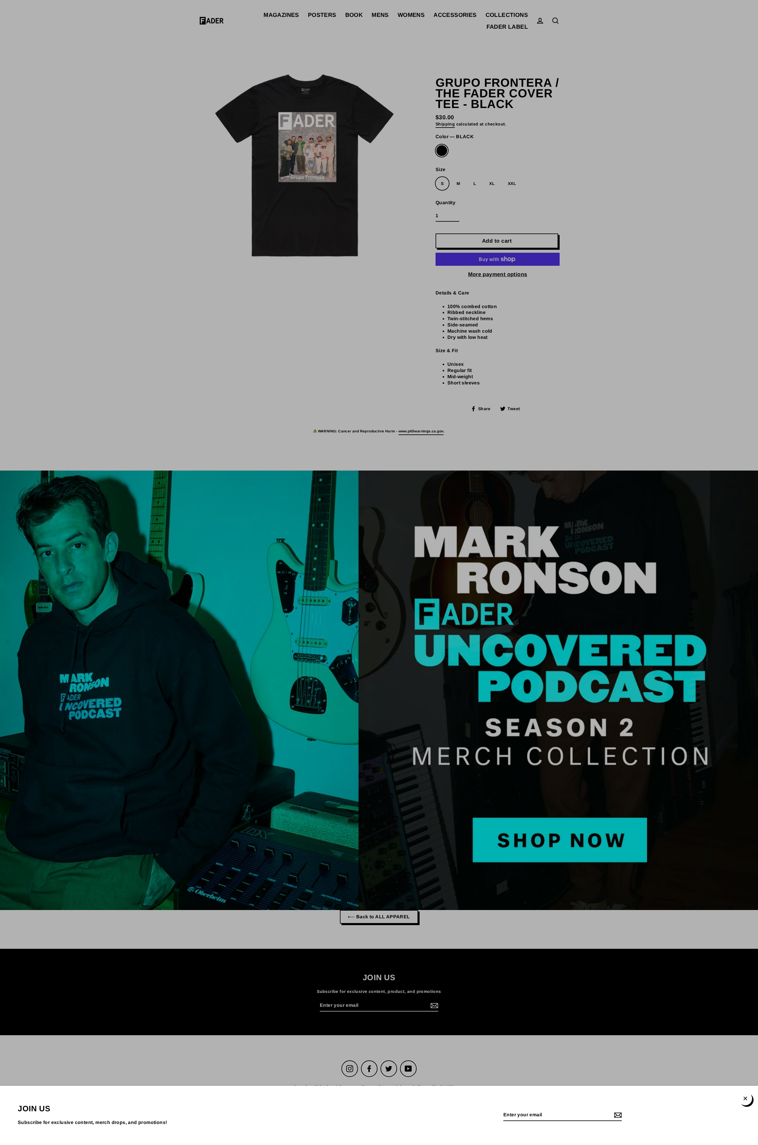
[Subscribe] (617, 1115)
